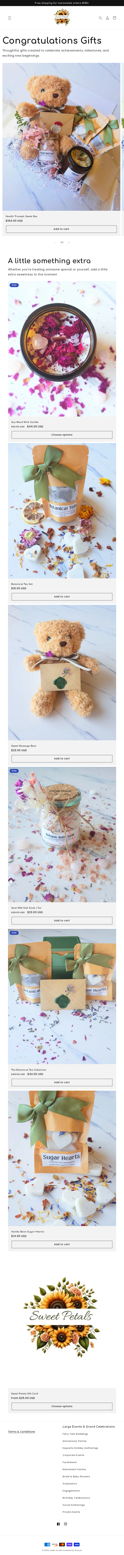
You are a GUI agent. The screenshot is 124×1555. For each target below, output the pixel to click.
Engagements (71, 1490)
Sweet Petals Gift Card (24, 1393)
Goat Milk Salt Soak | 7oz (26, 908)
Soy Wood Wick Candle (25, 422)
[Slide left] (55, 242)
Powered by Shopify (72, 1550)
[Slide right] (68, 242)
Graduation (70, 1483)
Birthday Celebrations (76, 1497)
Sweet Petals (56, 1550)
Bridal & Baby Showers (76, 1476)
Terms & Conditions (21, 1431)
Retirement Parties (74, 1469)
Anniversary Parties (75, 1441)
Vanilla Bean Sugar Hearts (27, 1231)
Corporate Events (73, 1455)
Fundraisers (70, 1462)
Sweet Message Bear (24, 746)
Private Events (71, 1511)
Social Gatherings (74, 1505)
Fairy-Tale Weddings (75, 1433)
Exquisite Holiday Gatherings (80, 1448)
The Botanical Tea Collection (28, 1070)
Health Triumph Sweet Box (22, 216)
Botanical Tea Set (22, 584)
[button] (9, 17)
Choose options (62, 435)
